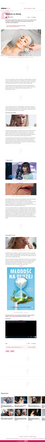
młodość (12, 351)
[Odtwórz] (6, 336)
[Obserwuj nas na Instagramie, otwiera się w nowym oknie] (34, 347)
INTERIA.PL (37, 438)
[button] (34, 8)
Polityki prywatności (23, 438)
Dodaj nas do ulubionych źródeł (16, 26)
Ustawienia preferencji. (29, 438)
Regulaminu (18, 438)
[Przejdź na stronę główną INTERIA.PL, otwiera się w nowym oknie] (3, 8)
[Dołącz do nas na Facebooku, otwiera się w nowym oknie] (33, 347)
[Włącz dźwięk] (31, 337)
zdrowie (7, 351)
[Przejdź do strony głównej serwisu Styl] (9, 8)
